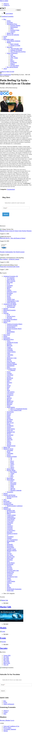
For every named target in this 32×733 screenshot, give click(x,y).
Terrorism (9, 575)
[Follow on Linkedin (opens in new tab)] (1, 8)
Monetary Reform (11, 550)
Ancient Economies (12, 325)
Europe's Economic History (14, 328)
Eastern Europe (11, 362)
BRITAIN (9, 345)
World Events (7, 509)
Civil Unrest (10, 521)
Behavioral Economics (9, 310)
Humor (5, 336)
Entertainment (14, 27)
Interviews (9, 47)
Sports (8, 296)
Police (8, 416)
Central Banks (11, 519)
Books (5, 311)
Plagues (5, 493)
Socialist (9, 294)
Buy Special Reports (12, 67)
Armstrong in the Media (9, 304)
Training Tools (11, 299)
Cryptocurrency (11, 530)
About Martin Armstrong (13, 41)
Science (9, 427)
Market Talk (10, 33)
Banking (5, 308)
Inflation (9, 287)
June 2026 (6, 658)
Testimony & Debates (16, 50)
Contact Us (6, 5)
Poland (9, 415)
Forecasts (5, 313)
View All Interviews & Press (18, 51)
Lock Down (10, 393)
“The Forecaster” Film (16, 48)
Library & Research (12, 53)
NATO (9, 552)
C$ (11, 459)
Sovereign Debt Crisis (13, 570)
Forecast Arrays (11, 316)
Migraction (10, 402)
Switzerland (10, 435)
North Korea (10, 412)
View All (5, 664)
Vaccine (9, 444)
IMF (8, 543)
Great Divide (6, 321)
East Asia (9, 361)
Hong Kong (6, 335)
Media (8, 396)
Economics (10, 22)
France (8, 371)
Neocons (9, 553)
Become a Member (5, 720)
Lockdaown (10, 395)
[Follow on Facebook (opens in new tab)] (2, 8)
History (12, 61)
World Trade (10, 590)
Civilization (10, 522)
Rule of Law (10, 422)
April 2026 (6, 661)
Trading (9, 298)
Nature (8, 405)
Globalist (9, 538)
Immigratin (10, 544)
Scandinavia (10, 425)
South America (11, 428)
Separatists (10, 569)
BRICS (9, 513)
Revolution (10, 419)
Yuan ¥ (12, 467)
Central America (11, 351)
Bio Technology (11, 512)
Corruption (10, 529)
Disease (9, 359)
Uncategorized (7, 74)
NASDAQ (13, 484)
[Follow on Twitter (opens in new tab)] (3, 8)
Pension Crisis (11, 556)
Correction (10, 527)
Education (9, 532)
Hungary (9, 379)
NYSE (12, 487)
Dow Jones (13, 482)
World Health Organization (14, 589)
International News (12, 24)
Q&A (4, 499)
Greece (9, 376)
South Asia (10, 430)
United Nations (11, 581)
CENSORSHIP (11, 518)
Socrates (9, 498)
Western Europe (11, 445)
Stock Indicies (10, 479)
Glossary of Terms (15, 45)
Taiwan (9, 436)
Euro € (12, 461)
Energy (9, 455)
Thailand (9, 438)
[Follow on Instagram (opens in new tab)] (5, 8)
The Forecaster (11, 307)
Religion (9, 566)
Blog (4, 19)
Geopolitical (10, 536)
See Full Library (14, 65)
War (8, 584)
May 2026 (6, 660)
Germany (12, 31)
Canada (9, 347)
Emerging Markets (15, 25)
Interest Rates (10, 469)
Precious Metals (11, 470)
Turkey (9, 441)
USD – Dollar (14, 58)
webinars (5, 507)
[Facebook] (1, 93)
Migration (9, 404)
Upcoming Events (8, 504)
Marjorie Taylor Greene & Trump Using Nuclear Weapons (15, 231)
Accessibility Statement (9, 729)
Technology (10, 492)
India (8, 381)
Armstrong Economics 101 (10, 276)
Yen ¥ (11, 465)
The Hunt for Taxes (12, 576)
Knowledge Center (8, 39)
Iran (8, 384)
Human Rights (11, 541)
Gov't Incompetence (12, 539)
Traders (9, 578)
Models (9, 42)
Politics (9, 21)
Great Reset (10, 375)
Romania (9, 421)
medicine (9, 398)
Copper (12, 473)
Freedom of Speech (12, 533)
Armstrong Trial (11, 305)
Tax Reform (13, 62)
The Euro (12, 56)
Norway (9, 413)
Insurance (9, 382)
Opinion (9, 290)
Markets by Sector (8, 449)
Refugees (12, 370)
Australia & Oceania (12, 342)
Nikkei (12, 485)
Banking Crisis (11, 510)
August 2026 (6, 655)
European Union (14, 30)
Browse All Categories (13, 34)
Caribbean (9, 348)
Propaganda (10, 564)
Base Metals (13, 472)
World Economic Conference (15, 506)
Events (5, 36)
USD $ (12, 464)
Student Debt (10, 572)
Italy (8, 388)
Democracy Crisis (11, 358)
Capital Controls (11, 515)
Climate (9, 524)
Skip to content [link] (4, 0)
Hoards (9, 330)
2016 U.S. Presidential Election (18, 408)
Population (10, 559)
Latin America (11, 392)
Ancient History (11, 327)
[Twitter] (4, 93)
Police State (10, 558)
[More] (11, 93)
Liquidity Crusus (11, 549)
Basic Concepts (14, 44)
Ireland (9, 385)
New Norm (10, 555)
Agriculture (10, 450)
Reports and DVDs (12, 496)
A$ (11, 458)
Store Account (10, 71)
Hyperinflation (11, 331)
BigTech (9, 344)
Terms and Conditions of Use (11, 726)
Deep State (10, 282)
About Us (6, 3)
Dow (11, 59)
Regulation (10, 293)
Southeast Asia (11, 432)
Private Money (11, 563)
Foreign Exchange (12, 456)
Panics (8, 333)
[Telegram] (7, 93)
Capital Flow (10, 516)
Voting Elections (11, 302)
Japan (8, 390)
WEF (8, 586)
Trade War (9, 439)
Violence (9, 583)
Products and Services (9, 495)
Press (8, 561)
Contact (5, 712)
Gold (11, 54)
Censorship (10, 350)
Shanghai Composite (15, 490)
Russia (8, 424)
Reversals (9, 318)
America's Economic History (14, 324)
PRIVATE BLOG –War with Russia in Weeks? (13, 238)
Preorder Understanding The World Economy (12, 252)
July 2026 (6, 657)
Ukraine (9, 442)
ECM (8, 284)
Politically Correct (12, 291)
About (5, 68)
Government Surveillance (10, 319)
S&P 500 (12, 489)
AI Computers (11, 278)
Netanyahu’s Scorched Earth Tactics (9, 266)
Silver (11, 476)
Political (12, 64)
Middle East (10, 401)
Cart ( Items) (9, 13)
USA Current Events (15, 410)
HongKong (10, 378)
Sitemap (5, 731)
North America (11, 407)
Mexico (9, 399)
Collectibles (10, 355)
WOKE (9, 587)
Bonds (8, 452)
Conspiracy (10, 526)
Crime (8, 356)
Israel (8, 387)
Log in (12, 720)
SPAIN (9, 433)
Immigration (6, 338)
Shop (4, 38)
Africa (8, 341)
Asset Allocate (11, 279)
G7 (8, 535)
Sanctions (9, 567)
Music (8, 288)
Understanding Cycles (13, 301)
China (8, 353)
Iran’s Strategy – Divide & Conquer (9, 259)
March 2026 (6, 663)
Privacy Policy (7, 727)
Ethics (12, 28)
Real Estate (10, 478)
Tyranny (9, 579)
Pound (12, 462)
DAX (11, 481)
